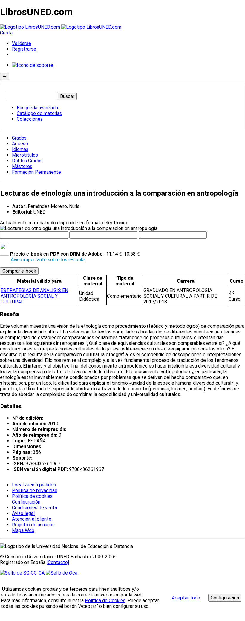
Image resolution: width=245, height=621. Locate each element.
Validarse (21, 43)
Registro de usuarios (33, 525)
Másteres (22, 166)
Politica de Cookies (105, 600)
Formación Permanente (36, 172)
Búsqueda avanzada (37, 108)
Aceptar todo (186, 598)
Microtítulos (25, 155)
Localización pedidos (34, 485)
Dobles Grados (27, 161)
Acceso (20, 143)
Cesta (6, 33)
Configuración (25, 502)
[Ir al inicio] (60, 27)
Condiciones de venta (34, 507)
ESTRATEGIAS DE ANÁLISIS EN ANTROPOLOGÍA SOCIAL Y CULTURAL (34, 296)
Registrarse (24, 49)
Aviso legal (23, 513)
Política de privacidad (34, 490)
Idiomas (20, 149)
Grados (19, 138)
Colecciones (30, 119)
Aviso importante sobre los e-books (48, 259)
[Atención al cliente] (32, 65)
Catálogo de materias (39, 113)
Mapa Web (23, 530)
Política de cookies (32, 496)
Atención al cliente (31, 519)
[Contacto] (58, 562)
